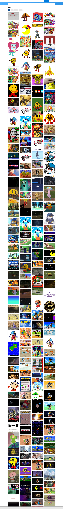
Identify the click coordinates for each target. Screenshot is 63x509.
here (46, 507)
